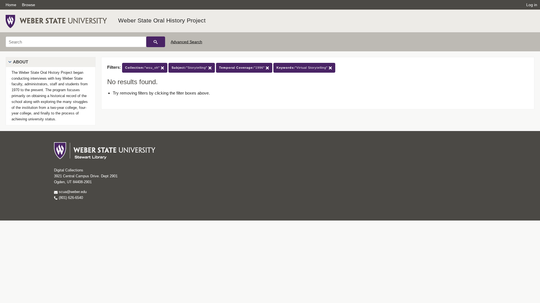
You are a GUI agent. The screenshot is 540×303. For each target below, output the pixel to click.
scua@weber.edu (72, 192)
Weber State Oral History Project (162, 20)
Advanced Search (186, 42)
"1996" (242, 67)
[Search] (155, 41)
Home (11, 5)
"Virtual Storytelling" (302, 67)
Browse (28, 5)
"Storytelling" (190, 67)
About (20, 61)
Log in (531, 5)
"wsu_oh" (143, 67)
